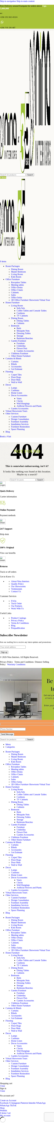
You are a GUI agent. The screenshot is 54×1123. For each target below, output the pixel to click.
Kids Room (16, 277)
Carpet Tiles (16, 374)
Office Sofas (16, 297)
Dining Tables (23, 321)
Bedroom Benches (25, 338)
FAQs (13, 601)
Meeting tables (17, 285)
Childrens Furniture (19, 353)
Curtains (14, 361)
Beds (19, 328)
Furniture (21, 343)
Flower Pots (22, 348)
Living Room (17, 274)
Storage (20, 336)
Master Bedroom (18, 272)
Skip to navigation (8, 1)
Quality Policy (17, 584)
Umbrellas (21, 346)
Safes (13, 295)
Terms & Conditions (20, 623)
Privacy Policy (17, 620)
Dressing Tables (24, 333)
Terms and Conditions (24, 662)
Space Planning (18, 429)
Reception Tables (18, 282)
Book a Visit (5, 436)
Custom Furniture (18, 416)
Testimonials (16, 589)
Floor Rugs (16, 377)
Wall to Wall (16, 382)
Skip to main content (25, 1)
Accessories (16, 366)
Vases (19, 398)
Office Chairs (17, 290)
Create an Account (8, 1100)
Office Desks (17, 287)
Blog (13, 625)
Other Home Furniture (21, 356)
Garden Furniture (18, 341)
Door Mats (15, 380)
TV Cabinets (22, 315)
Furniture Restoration (20, 427)
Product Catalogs (18, 618)
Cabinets (15, 292)
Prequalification (18, 628)
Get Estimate (16, 369)
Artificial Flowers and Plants (29, 406)
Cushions (21, 313)
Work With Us (17, 608)
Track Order (16, 603)
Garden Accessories (25, 351)
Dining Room (17, 269)
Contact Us (16, 591)
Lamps (14, 388)
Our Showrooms (18, 586)
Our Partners (16, 606)
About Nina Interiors (20, 581)
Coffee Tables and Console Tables (32, 310)
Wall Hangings (23, 403)
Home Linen (16, 393)
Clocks (20, 401)
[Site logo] (15, 172)
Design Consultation (20, 419)
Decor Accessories (19, 395)
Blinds (14, 364)
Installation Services (20, 424)
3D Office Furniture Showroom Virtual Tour (30, 300)
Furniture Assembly (19, 421)
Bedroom (15, 326)
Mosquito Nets (23, 331)
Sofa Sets (21, 308)
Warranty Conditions (16, 664)
